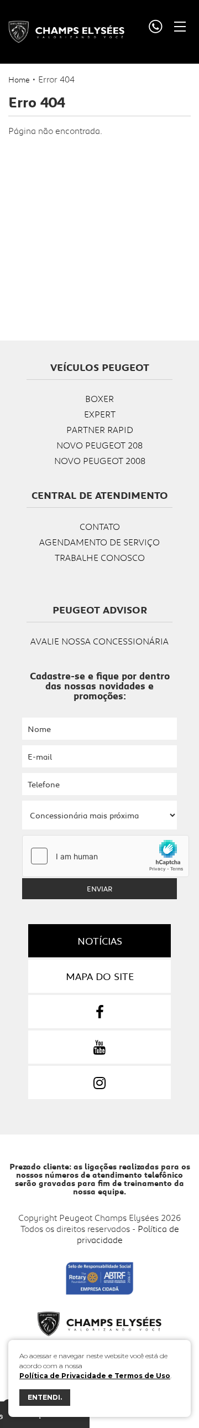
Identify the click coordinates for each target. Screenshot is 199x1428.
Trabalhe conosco (100, 557)
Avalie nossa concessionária (99, 641)
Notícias (99, 940)
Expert (100, 414)
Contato (100, 526)
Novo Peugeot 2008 (99, 460)
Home (19, 79)
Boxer (99, 398)
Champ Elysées (66, 32)
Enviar (99, 889)
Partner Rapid (99, 429)
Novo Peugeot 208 (99, 445)
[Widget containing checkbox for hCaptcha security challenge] (105, 856)
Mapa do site (100, 976)
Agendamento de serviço (99, 542)
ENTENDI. (45, 1397)
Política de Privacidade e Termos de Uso (94, 1376)
